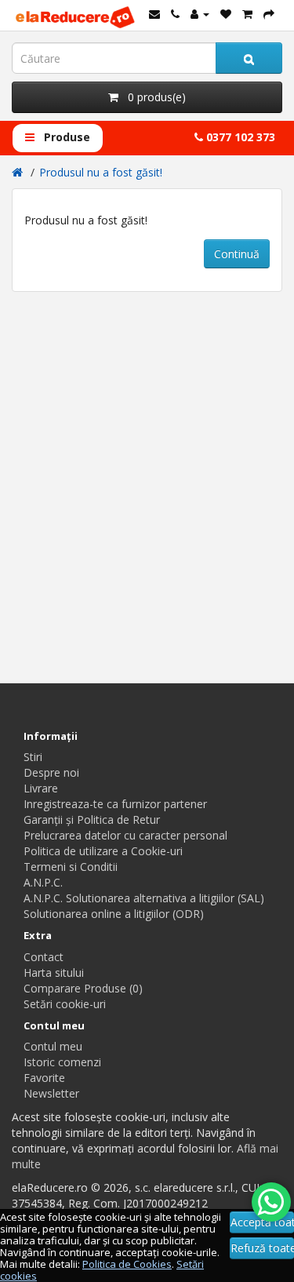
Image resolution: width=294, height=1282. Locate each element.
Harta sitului (54, 972)
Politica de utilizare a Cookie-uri (103, 850)
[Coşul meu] (247, 13)
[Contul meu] (200, 13)
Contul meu (53, 1046)
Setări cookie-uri (65, 1003)
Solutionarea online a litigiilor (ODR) (114, 913)
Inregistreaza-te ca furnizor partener (115, 803)
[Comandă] (268, 13)
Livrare (41, 788)
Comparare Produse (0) (83, 988)
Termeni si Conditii (71, 866)
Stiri (33, 756)
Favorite (44, 1077)
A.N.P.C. (43, 882)
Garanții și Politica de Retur (92, 819)
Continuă (237, 253)
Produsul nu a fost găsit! (100, 172)
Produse (65, 136)
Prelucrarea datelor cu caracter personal (125, 835)
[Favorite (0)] (225, 13)
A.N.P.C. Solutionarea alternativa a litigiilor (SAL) (144, 897)
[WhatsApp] (271, 1202)
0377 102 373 (239, 136)
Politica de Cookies (127, 1264)
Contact (44, 956)
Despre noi (51, 772)
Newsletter (51, 1093)
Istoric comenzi (62, 1061)
